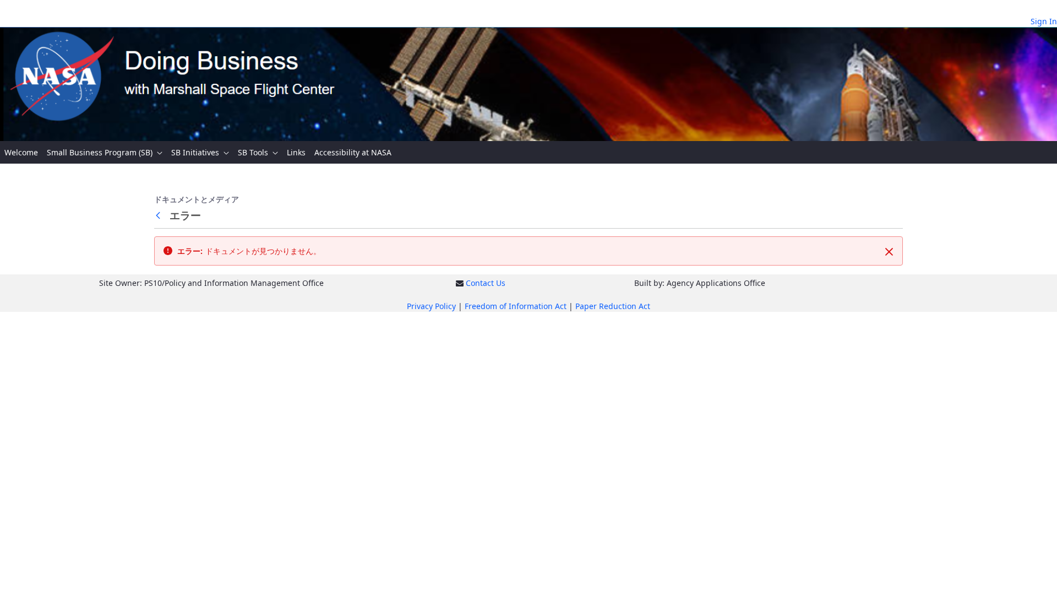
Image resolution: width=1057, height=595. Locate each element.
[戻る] (160, 215)
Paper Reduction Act (612, 306)
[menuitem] (21, 152)
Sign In (1044, 21)
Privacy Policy (431, 306)
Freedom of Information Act (515, 306)
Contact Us (485, 283)
